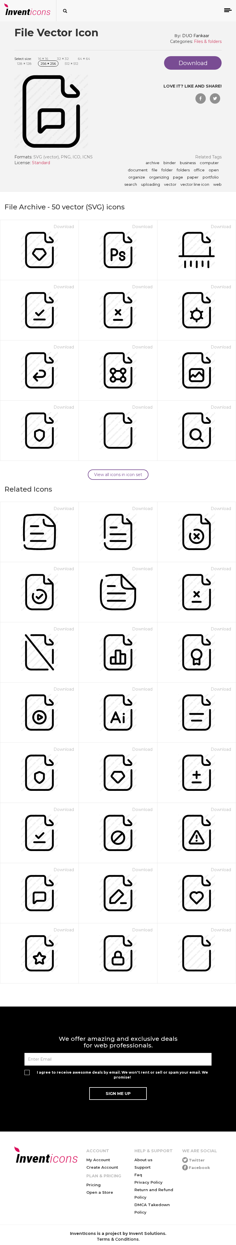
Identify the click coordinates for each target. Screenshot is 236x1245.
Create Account (102, 1167)
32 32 (63, 58)
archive (152, 163)
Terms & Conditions (118, 1239)
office (199, 170)
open (214, 170)
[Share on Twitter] (215, 98)
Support (142, 1167)
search (130, 185)
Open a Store (99, 1192)
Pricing (93, 1185)
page (178, 177)
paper (193, 177)
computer (209, 163)
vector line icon (194, 185)
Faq (138, 1174)
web (217, 185)
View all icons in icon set (118, 474)
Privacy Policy (148, 1182)
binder (169, 163)
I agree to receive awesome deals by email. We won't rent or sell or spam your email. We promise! (122, 1074)
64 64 (84, 58)
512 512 (71, 63)
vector (170, 185)
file (154, 170)
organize (136, 177)
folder (167, 170)
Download (64, 226)
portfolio (211, 177)
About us (143, 1159)
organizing (159, 177)
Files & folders (208, 41)
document (138, 170)
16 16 (43, 58)
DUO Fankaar (195, 35)
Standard (41, 162)
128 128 (24, 63)
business (188, 163)
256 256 (48, 63)
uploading (150, 185)
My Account (98, 1159)
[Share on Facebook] (200, 98)
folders (183, 170)
